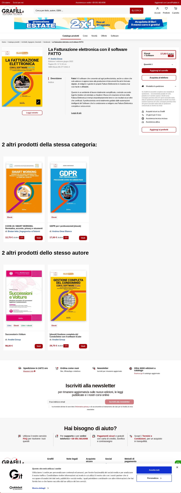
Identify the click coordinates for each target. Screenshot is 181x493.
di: (49, 59)
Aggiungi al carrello (159, 70)
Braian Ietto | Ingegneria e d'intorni (24, 231)
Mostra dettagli (38, 488)
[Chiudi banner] (177, 467)
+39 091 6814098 (98, 2)
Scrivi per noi (18, 2)
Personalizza (152, 478)
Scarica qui (138, 373)
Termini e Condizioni (143, 437)
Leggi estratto (32, 113)
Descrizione (56, 78)
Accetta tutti (154, 470)
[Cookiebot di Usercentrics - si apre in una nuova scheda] (16, 488)
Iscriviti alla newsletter (119, 402)
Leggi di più (76, 113)
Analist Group (56, 59)
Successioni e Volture (15, 334)
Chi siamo (6, 2)
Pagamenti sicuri (106, 436)
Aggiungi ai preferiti (159, 130)
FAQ (25, 438)
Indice (51, 82)
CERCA (137, 11)
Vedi (39, 238)
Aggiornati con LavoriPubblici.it (167, 2)
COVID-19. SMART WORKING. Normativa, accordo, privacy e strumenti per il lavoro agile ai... (23, 228)
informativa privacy (82, 407)
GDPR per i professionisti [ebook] (65, 226)
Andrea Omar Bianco (62, 231)
